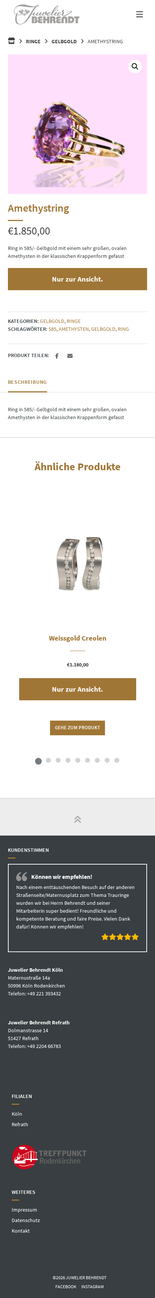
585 (52, 329)
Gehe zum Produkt (77, 727)
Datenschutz (26, 1219)
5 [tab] (77, 760)
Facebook (65, 1286)
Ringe (33, 41)
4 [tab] (68, 760)
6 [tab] (87, 760)
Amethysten (74, 329)
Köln (17, 1113)
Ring (123, 329)
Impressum (24, 1209)
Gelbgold (64, 41)
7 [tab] (97, 760)
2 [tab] (48, 760)
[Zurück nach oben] (77, 817)
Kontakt (21, 1230)
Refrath (20, 1124)
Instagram (92, 1286)
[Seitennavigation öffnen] (133, 14)
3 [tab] (58, 760)
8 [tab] (107, 760)
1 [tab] (38, 760)
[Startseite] (46, 14)
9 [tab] (117, 760)
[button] (135, 66)
